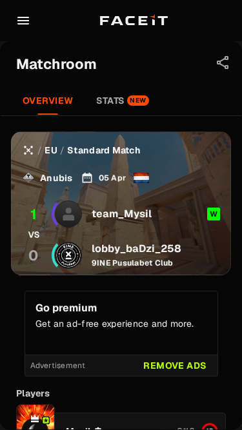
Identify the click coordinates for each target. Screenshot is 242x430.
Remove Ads (175, 365)
